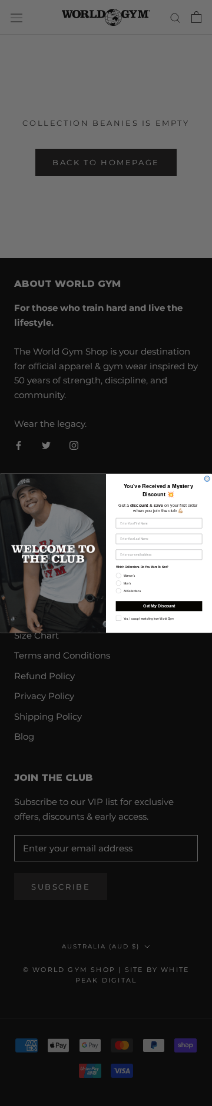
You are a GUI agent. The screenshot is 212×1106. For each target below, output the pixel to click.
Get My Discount (159, 605)
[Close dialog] (207, 478)
